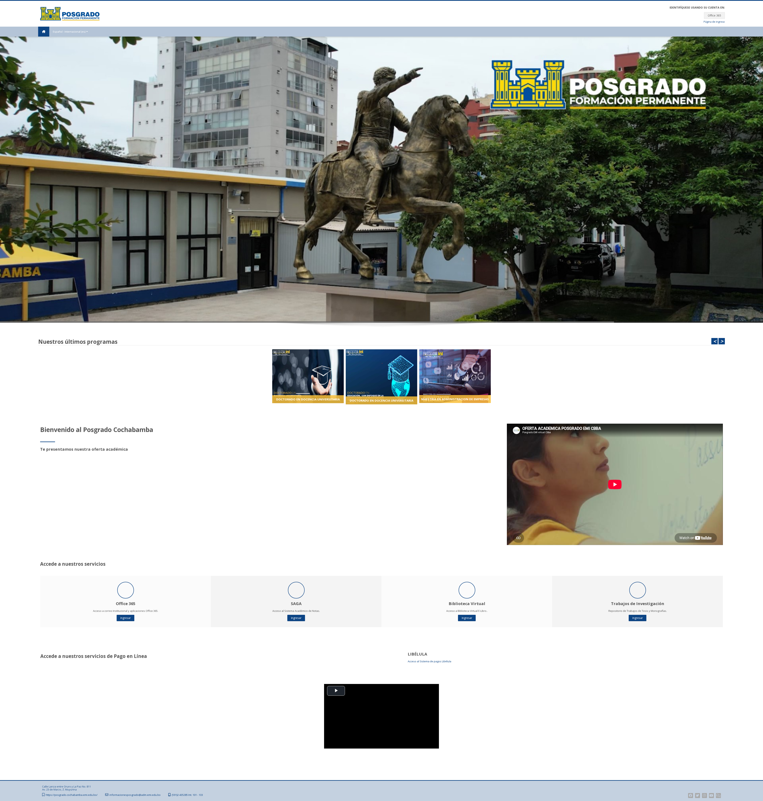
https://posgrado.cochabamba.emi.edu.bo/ (72, 794)
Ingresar (125, 618)
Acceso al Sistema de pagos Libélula (429, 661)
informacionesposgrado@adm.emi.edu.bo (135, 794)
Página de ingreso (714, 21)
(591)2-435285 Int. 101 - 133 (187, 794)
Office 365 (714, 15)
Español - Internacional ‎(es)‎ (69, 31)
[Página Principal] (70, 13)
